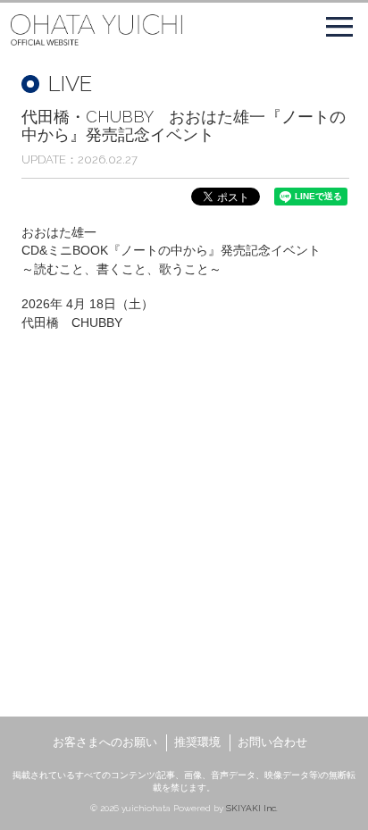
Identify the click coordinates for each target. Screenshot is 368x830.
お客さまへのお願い (105, 742)
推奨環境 (197, 742)
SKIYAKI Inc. (252, 808)
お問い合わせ (272, 742)
